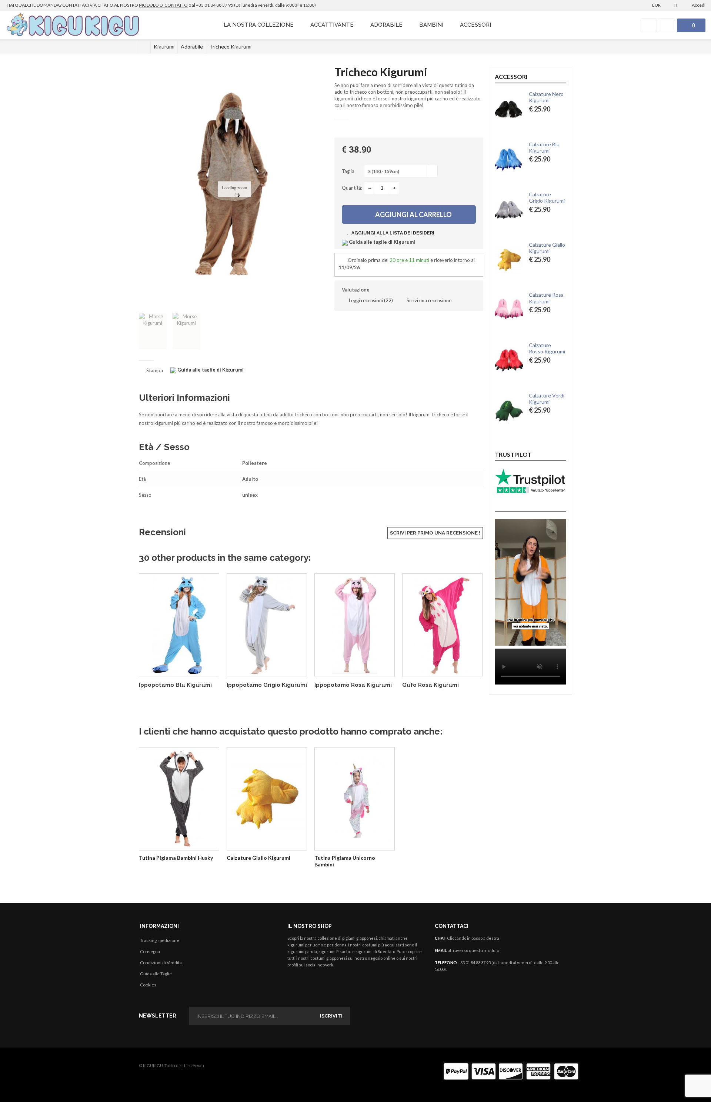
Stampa (154, 370)
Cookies (148, 985)
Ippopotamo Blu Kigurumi (175, 685)
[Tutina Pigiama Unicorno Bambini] (354, 798)
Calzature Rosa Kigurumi (546, 298)
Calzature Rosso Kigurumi (547, 348)
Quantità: (352, 188)
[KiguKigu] (74, 25)
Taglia (349, 171)
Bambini (431, 24)
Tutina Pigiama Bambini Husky (176, 858)
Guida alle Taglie (156, 973)
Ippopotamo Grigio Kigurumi (267, 685)
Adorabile (386, 24)
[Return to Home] (145, 46)
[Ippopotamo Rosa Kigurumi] (354, 625)
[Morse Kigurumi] (153, 331)
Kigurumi (164, 46)
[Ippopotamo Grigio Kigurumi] (267, 625)
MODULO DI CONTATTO (163, 5)
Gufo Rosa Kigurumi (430, 685)
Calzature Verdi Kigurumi (546, 398)
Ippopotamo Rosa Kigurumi (353, 685)
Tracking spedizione (159, 940)
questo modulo (484, 950)
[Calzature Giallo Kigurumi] (267, 798)
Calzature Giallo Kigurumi (258, 858)
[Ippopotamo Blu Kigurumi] (179, 625)
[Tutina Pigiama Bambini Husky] (179, 798)
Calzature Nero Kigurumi (546, 97)
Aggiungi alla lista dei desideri (392, 233)
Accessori (475, 24)
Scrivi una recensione (428, 300)
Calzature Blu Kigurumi (544, 147)
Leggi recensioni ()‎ (370, 300)
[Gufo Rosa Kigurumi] (442, 625)
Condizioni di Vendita (161, 962)
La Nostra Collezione (259, 24)
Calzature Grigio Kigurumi (547, 197)
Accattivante (332, 24)
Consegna (150, 951)
